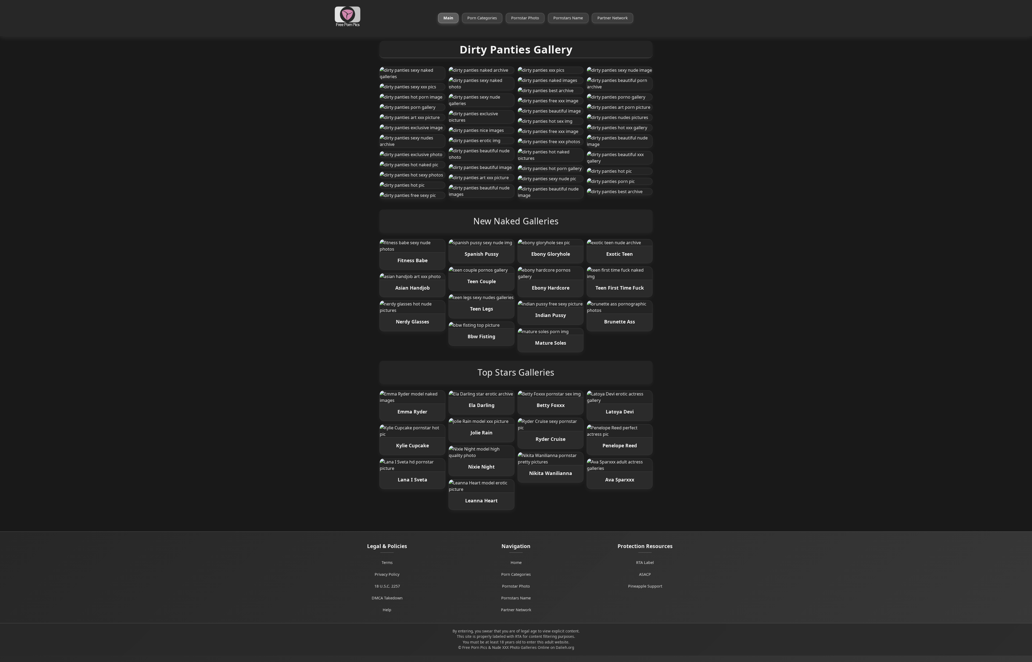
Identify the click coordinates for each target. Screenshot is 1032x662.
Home (516, 562)
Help (387, 609)
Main (448, 17)
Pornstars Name (568, 17)
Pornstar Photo (525, 17)
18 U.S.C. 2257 (387, 586)
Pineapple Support (645, 586)
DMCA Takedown (387, 597)
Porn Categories (482, 17)
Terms (387, 562)
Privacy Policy (387, 574)
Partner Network (612, 17)
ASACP (645, 574)
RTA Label (645, 562)
